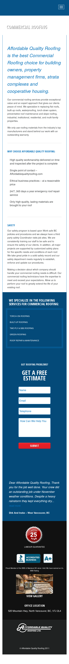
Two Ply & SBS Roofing (22, 328)
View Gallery (34, 596)
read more (15, 505)
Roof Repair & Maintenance (24, 340)
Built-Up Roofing (19, 322)
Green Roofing (18, 334)
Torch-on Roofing (20, 316)
